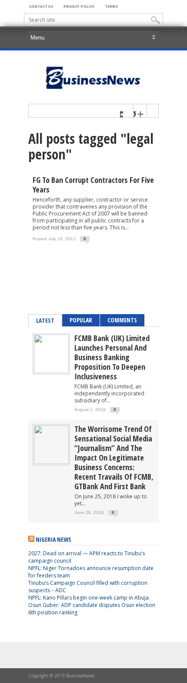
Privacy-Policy (78, 6)
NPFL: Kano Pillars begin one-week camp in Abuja (88, 597)
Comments (122, 320)
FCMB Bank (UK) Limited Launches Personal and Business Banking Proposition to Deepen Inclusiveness (112, 357)
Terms (111, 6)
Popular (81, 320)
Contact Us (41, 6)
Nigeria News (53, 539)
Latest (45, 320)
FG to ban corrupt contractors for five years (93, 184)
